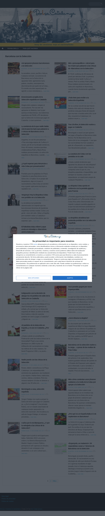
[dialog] (52, 258)
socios (35, 244)
